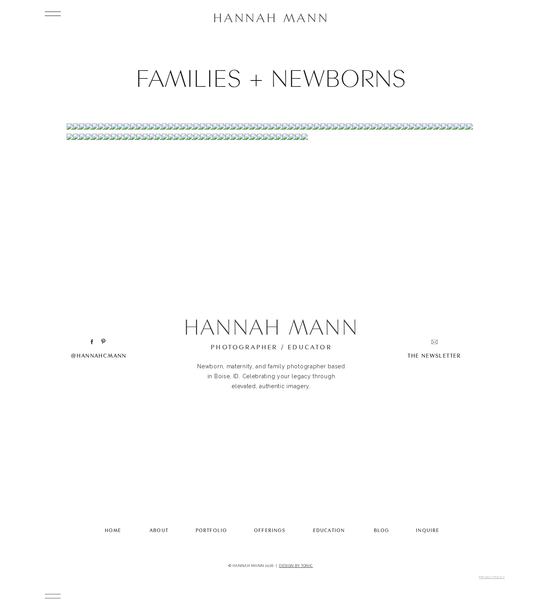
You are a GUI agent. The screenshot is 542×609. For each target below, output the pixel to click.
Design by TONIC (296, 566)
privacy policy (492, 577)
